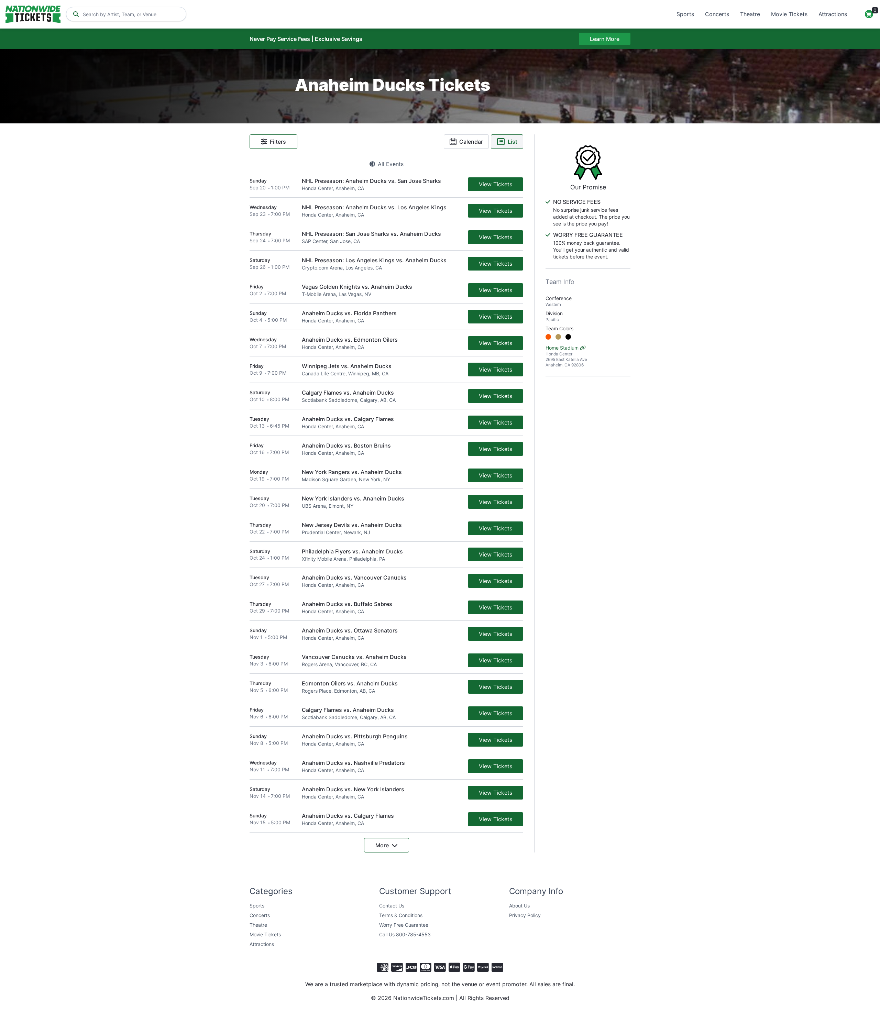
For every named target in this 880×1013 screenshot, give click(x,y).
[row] (386, 184)
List (512, 141)
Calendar (471, 141)
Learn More (604, 38)
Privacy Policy (525, 915)
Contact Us (391, 906)
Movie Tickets (789, 14)
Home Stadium (566, 356)
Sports (685, 14)
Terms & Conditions (400, 915)
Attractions (832, 14)
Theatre (750, 14)
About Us (519, 906)
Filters (278, 141)
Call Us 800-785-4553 (405, 934)
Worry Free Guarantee (403, 925)
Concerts (717, 14)
